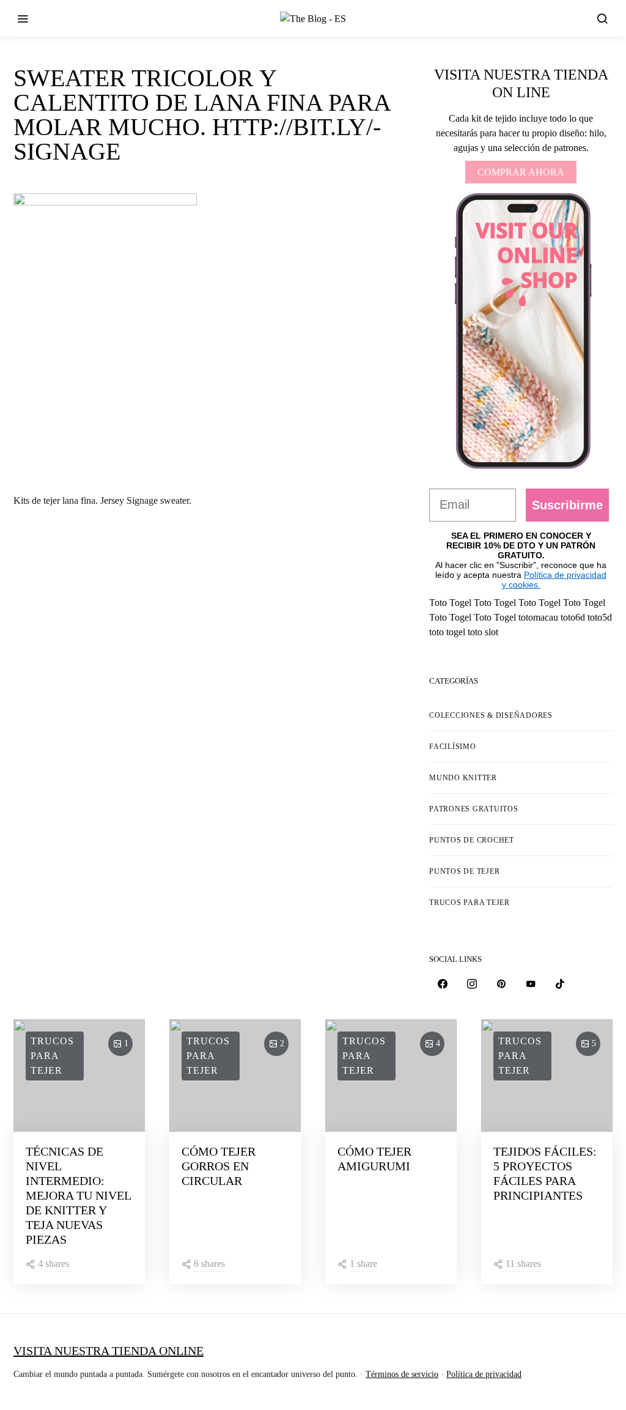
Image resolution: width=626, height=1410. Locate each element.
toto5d (599, 617)
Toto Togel (450, 602)
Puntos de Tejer (464, 871)
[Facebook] (442, 984)
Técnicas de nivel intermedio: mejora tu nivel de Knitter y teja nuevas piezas (78, 1195)
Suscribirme (567, 505)
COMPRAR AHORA (520, 172)
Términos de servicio (402, 1374)
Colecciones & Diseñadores (491, 715)
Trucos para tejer (469, 902)
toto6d (573, 617)
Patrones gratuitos (473, 809)
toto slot (483, 632)
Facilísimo (452, 746)
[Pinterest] (501, 984)
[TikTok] (560, 984)
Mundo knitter (463, 777)
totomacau (538, 617)
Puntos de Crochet (471, 840)
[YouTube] (530, 984)
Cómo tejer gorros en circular (219, 1166)
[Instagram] (471, 984)
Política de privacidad (483, 1374)
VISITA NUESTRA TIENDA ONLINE (108, 1350)
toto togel (447, 632)
